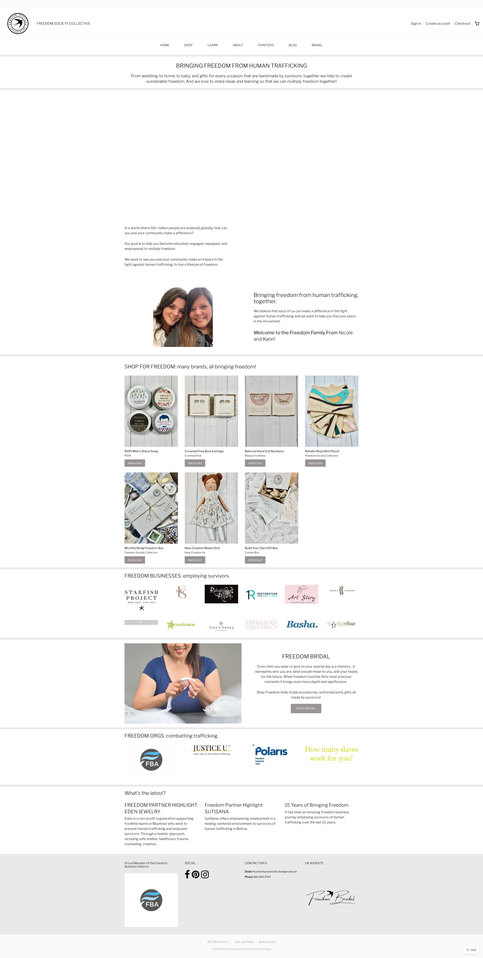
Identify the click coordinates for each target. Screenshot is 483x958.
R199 (128, 455)
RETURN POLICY (218, 941)
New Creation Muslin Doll (202, 548)
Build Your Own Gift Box (261, 548)
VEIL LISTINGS (244, 941)
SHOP (188, 45)
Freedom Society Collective (321, 455)
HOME (164, 45)
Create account (438, 23)
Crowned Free (193, 455)
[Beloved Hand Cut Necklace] (271, 411)
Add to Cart (135, 463)
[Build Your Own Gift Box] (271, 508)
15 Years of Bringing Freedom (316, 805)
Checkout (462, 23)
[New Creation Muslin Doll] (211, 508)
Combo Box (252, 552)
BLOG (293, 45)
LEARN (213, 45)
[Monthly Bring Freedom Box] (151, 508)
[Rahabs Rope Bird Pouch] (331, 411)
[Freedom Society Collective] (18, 23)
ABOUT (238, 45)
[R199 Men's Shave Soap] (151, 411)
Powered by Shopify (260, 948)
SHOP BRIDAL (306, 708)
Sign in (416, 23)
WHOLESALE (267, 941)
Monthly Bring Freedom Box (144, 548)
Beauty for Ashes (255, 455)
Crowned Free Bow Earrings (204, 451)
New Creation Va (195, 552)
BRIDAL (317, 45)
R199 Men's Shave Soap (141, 451)
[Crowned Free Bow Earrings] (211, 411)
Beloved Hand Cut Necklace (264, 451)
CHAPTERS (266, 45)
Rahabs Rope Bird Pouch (322, 451)
